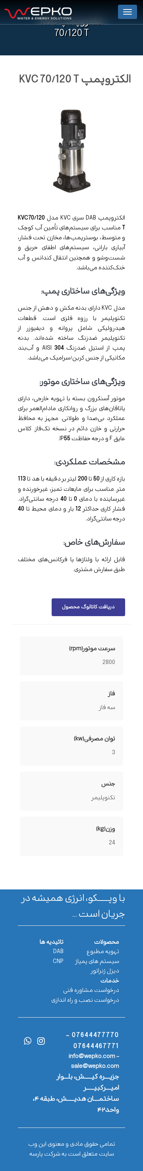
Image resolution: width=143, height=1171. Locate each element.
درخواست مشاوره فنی (91, 990)
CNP (58, 961)
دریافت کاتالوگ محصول (88, 607)
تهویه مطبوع (103, 951)
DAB (58, 951)
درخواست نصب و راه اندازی (85, 1000)
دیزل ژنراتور (105, 971)
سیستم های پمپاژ (97, 961)
